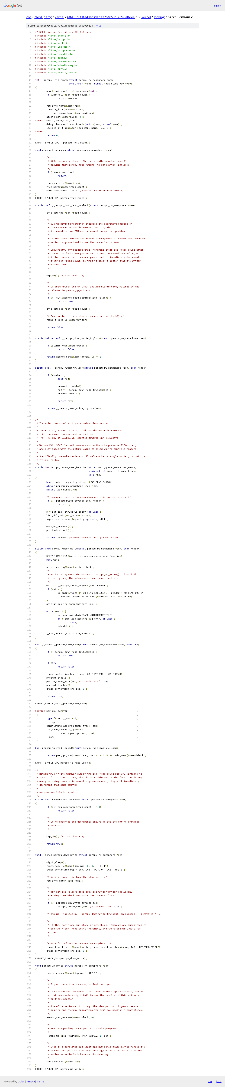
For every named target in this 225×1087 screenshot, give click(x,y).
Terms (40, 1081)
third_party (43, 17)
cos (28, 17)
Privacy (31, 1081)
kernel (59, 17)
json (218, 1081)
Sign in (217, 5)
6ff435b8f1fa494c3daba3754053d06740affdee (101, 17)
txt (210, 1081)
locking (159, 17)
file (98, 25)
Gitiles (21, 1081)
